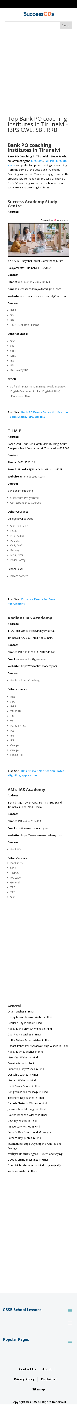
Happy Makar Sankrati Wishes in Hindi (30, 1017)
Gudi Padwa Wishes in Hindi (24, 1034)
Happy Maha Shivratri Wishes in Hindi (30, 1028)
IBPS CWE (37, 161)
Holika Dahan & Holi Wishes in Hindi (29, 1040)
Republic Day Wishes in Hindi (25, 1023)
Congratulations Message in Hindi (28, 1092)
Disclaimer (49, 1379)
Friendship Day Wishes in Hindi (26, 1069)
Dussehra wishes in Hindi (23, 1074)
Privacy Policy (24, 1379)
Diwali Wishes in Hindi (21, 1063)
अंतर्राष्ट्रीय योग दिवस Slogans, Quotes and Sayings (36, 1154)
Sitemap (38, 1389)
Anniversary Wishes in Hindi (24, 1126)
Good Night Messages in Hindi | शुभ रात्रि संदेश (34, 1165)
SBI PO (49, 161)
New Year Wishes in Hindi (23, 1057)
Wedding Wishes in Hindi (22, 1171)
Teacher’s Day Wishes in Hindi (26, 1098)
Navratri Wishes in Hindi (22, 1080)
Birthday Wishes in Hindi (22, 1120)
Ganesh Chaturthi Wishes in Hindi (27, 1103)
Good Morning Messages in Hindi (28, 1159)
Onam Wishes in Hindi (21, 1011)
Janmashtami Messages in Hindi (27, 1109)
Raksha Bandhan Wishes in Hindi (27, 1115)
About (47, 1369)
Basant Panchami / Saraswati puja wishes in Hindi (38, 1046)
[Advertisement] (38, 69)
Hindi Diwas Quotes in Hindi (25, 1086)
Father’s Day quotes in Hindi (24, 1138)
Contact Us (27, 1369)
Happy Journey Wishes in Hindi (26, 1051)
